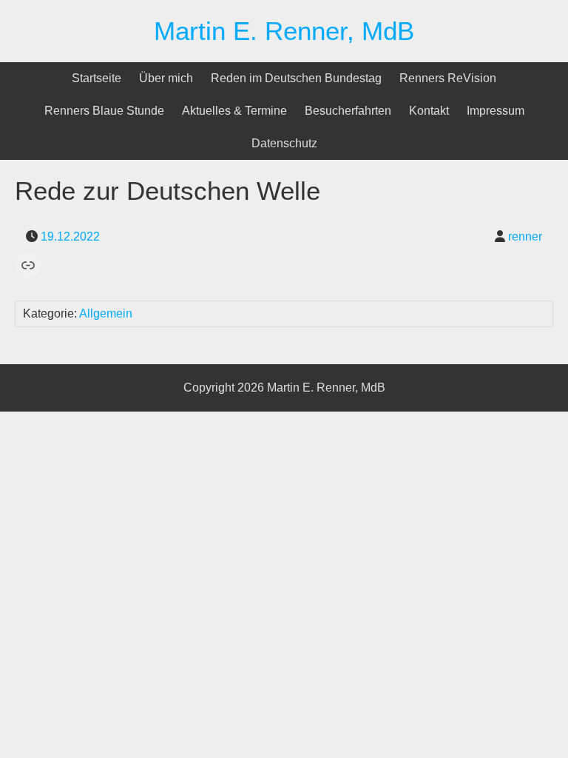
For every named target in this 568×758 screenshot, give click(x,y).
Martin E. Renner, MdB (284, 30)
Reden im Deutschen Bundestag (296, 78)
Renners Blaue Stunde (104, 110)
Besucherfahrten (348, 110)
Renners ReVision (447, 78)
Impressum (495, 110)
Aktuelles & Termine (234, 110)
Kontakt (429, 110)
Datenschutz (284, 143)
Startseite (96, 78)
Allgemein (105, 313)
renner (525, 236)
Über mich (166, 78)
